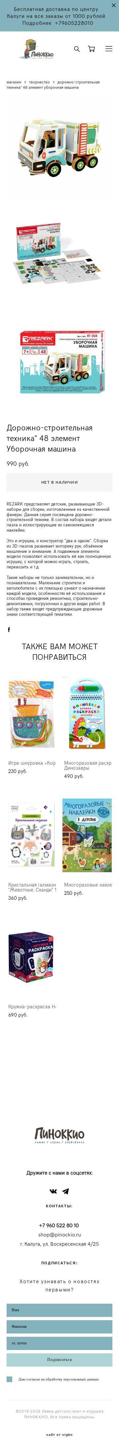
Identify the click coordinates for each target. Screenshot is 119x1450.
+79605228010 (74, 22)
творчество (39, 81)
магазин (14, 81)
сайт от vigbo (59, 1434)
